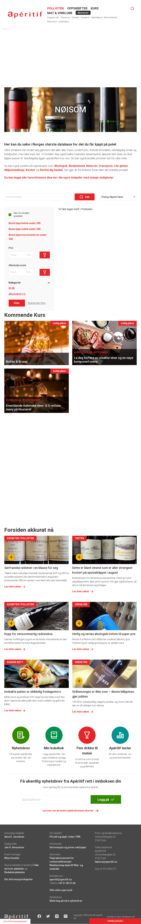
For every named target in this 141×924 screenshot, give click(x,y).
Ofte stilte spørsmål (61, 890)
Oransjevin (106, 166)
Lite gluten (121, 166)
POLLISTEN (55, 8)
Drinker (75, 17)
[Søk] (132, 8)
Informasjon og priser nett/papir (68, 847)
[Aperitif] (25, 15)
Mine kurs (52, 21)
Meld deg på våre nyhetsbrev (66, 900)
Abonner (83, 12)
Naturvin (91, 166)
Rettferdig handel (51, 170)
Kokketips (64, 21)
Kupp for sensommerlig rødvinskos (28, 634)
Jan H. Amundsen (14, 847)
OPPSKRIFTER (77, 8)
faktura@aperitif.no (106, 861)
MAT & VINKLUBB (59, 13)
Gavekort (85, 17)
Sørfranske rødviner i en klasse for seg (31, 568)
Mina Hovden (11, 858)
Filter (17, 303)
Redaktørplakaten (14, 872)
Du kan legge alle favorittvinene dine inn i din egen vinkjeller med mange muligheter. (59, 177)
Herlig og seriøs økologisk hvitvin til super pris (103, 634)
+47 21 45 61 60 (66, 883)
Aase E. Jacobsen (14, 836)
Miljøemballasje (14, 170)
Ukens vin (65, 17)
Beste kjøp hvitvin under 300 (24, 223)
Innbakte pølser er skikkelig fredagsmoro (32, 691)
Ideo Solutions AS (126, 917)
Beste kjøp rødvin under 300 (24, 229)
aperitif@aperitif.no (61, 879)
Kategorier (15, 282)
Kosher (30, 170)
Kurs (95, 8)
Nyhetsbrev (96, 17)
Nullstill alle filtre (37, 303)
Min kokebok (110, 17)
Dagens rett (53, 17)
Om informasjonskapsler (18, 879)
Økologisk (61, 166)
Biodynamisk (77, 166)
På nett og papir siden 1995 (65, 836)
